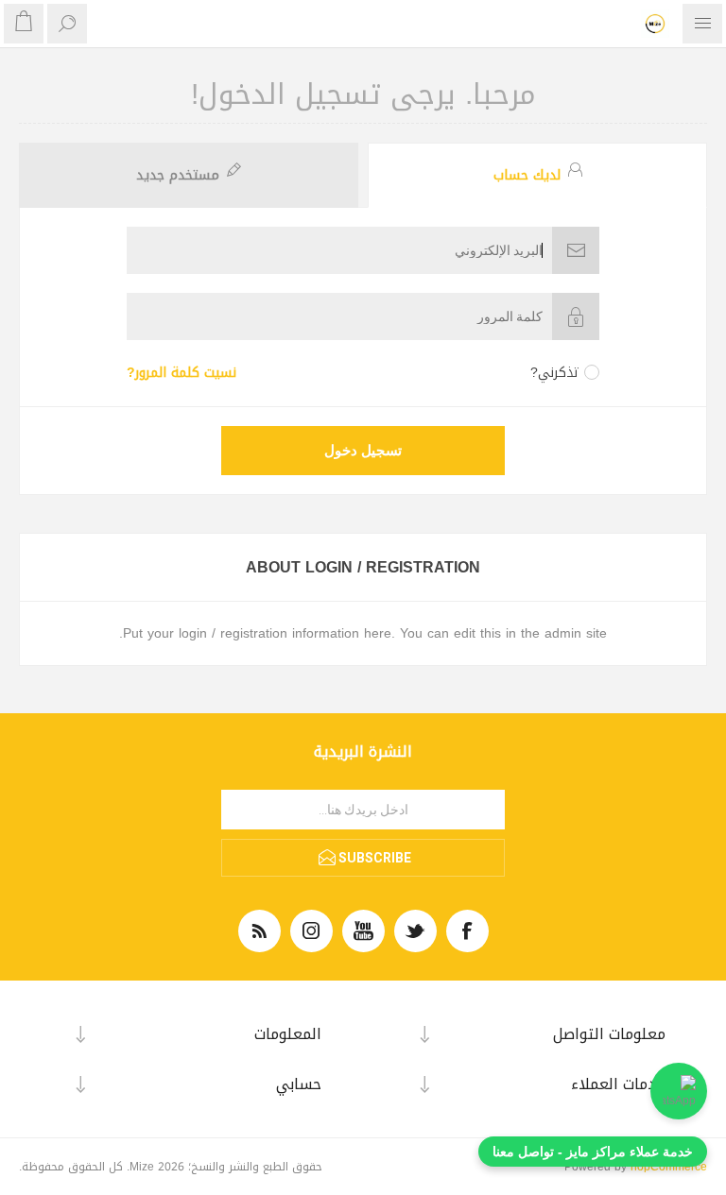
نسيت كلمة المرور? (181, 372)
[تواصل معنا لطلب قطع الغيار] (678, 1091)
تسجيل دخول (363, 450)
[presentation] (537, 175)
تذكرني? (554, 372)
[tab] (535, 175)
